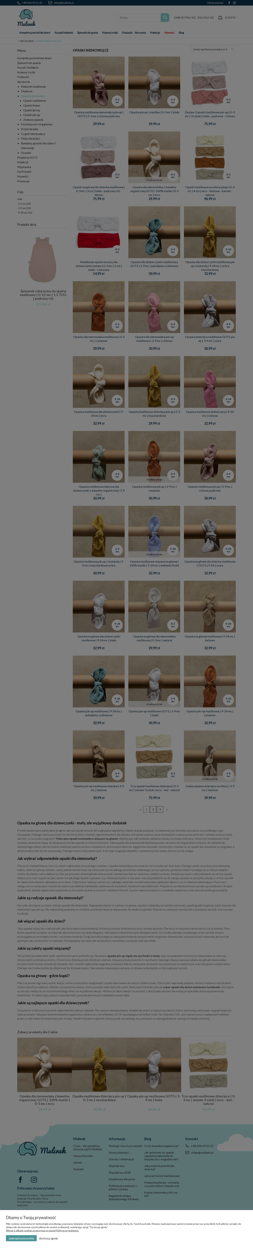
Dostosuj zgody (48, 1238)
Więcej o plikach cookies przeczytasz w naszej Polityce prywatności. (42, 1230)
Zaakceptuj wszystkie (21, 1238)
